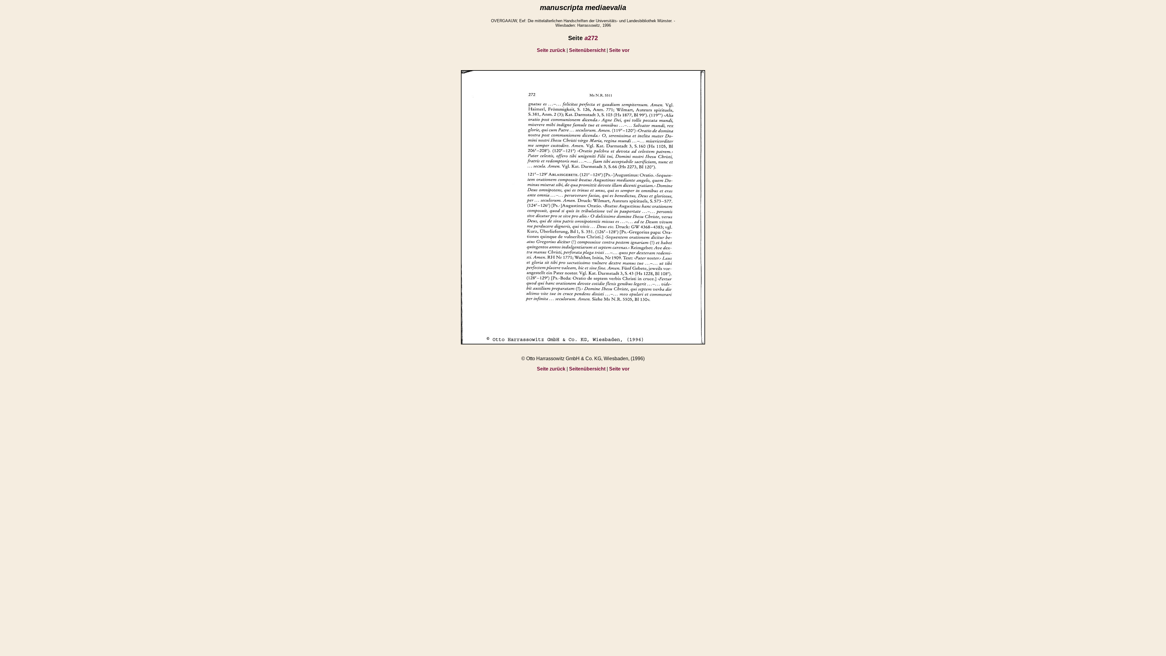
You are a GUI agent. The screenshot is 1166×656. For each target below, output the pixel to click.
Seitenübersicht (587, 50)
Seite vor (619, 50)
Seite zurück (551, 50)
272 (591, 38)
